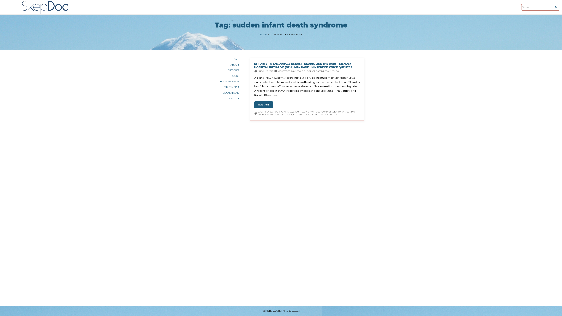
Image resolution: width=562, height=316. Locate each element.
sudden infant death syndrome (275, 115)
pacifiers (314, 112)
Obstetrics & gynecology (292, 71)
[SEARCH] (556, 7)
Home (263, 34)
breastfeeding (301, 112)
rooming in (326, 112)
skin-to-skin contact (344, 112)
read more (265, 106)
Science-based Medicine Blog (323, 71)
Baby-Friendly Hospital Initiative (275, 112)
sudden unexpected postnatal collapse (315, 115)
